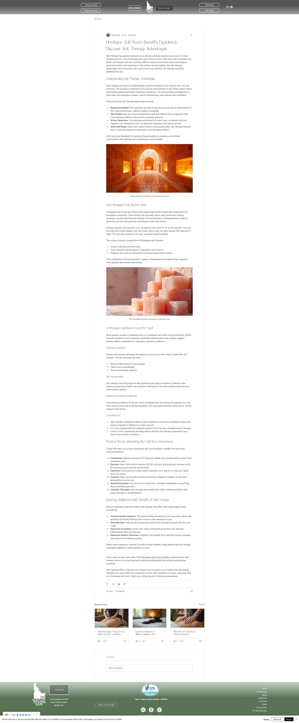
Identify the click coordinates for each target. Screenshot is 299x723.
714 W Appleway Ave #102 (59, 699)
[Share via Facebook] (107, 584)
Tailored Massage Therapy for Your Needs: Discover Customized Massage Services (111, 633)
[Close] (296, 719)
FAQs (264, 704)
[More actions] (191, 35)
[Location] (159, 709)
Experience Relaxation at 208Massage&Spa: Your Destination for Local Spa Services (149, 633)
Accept (288, 719)
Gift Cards (263, 701)
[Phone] (151, 709)
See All (201, 604)
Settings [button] (266, 719)
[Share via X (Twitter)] (113, 584)
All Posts (98, 19)
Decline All (277, 719)
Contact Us (262, 698)
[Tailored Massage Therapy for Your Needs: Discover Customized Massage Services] (111, 618)
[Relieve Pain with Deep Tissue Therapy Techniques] (187, 618)
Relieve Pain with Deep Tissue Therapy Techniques (184, 632)
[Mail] (143, 709)
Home (264, 689)
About (264, 695)
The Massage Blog (259, 711)
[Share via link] (124, 584)
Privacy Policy (261, 708)
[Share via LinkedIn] (119, 584)
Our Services (262, 692)
